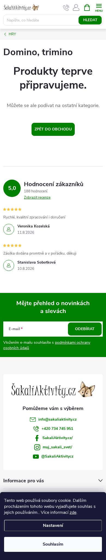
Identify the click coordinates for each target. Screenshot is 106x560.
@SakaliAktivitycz (57, 456)
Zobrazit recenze (37, 197)
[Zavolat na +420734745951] (66, 7)
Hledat (90, 20)
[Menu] (99, 7)
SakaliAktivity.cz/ (57, 437)
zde (73, 512)
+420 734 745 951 (57, 428)
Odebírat (85, 328)
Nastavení (53, 525)
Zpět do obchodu (53, 129)
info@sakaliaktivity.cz (57, 419)
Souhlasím (53, 544)
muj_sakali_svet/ (57, 447)
